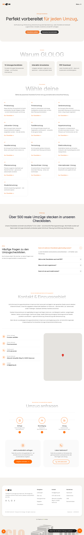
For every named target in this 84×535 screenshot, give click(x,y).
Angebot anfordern (21, 461)
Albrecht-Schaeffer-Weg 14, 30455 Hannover (57, 500)
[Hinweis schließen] (74, 530)
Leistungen (40, 492)
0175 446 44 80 (62, 461)
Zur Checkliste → (9, 115)
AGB (68, 498)
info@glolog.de (56, 492)
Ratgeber (39, 501)
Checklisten (40, 504)
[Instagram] (11, 500)
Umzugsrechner (41, 498)
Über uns (39, 495)
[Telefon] (9, 500)
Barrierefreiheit (70, 501)
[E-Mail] (6, 500)
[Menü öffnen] (79, 530)
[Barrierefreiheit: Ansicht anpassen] (4, 531)
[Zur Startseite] (6, 4)
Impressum (69, 492)
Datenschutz (70, 495)
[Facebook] (14, 500)
